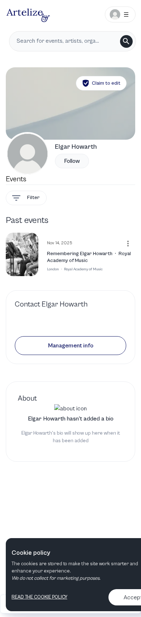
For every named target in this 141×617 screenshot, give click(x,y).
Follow (72, 161)
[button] (70, 345)
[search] (126, 41)
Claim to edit (106, 83)
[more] (128, 243)
